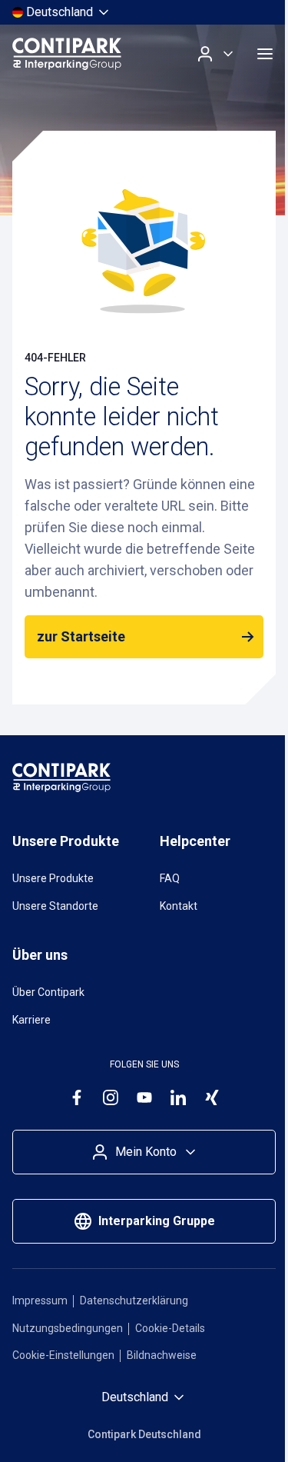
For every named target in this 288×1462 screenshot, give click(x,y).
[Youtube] (144, 1097)
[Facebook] (76, 1097)
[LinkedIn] (178, 1097)
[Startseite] (66, 54)
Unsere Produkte (53, 878)
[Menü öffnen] (265, 54)
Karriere (31, 1020)
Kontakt (178, 906)
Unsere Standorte (55, 906)
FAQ (170, 878)
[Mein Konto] (216, 54)
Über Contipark (48, 992)
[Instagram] (110, 1097)
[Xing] (212, 1097)
